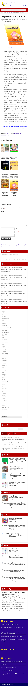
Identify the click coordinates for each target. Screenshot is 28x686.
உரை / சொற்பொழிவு (5, 332)
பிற (2, 386)
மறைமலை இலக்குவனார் (18, 602)
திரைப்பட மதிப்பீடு (5, 365)
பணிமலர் (3, 377)
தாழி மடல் (21, 597)
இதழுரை (3, 320)
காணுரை (3, 346)
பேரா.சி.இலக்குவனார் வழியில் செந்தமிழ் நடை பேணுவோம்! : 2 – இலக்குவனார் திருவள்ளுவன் (15, 177)
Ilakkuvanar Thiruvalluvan (14, 592)
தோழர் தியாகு (19, 608)
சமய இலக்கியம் (5, 355)
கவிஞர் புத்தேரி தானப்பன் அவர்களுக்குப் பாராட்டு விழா (12, 446)
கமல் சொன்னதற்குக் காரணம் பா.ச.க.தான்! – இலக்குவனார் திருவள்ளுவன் (14, 259)
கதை (3, 337)
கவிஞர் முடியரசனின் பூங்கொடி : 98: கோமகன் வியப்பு (17, 570)
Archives (2, 414)
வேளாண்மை (4, 411)
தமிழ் (10, 601)
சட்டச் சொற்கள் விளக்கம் (16, 606)
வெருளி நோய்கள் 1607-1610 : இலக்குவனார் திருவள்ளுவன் (11, 283)
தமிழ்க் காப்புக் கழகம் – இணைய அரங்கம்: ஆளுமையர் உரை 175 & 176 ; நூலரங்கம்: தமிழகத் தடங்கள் (14, 443)
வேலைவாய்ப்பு (4, 409)
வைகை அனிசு (22, 599)
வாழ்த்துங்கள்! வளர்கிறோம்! (6, 670)
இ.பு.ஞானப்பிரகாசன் (7, 602)
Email (17, 231)
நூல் (3, 594)
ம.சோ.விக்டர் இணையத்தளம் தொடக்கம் (8, 667)
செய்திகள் (4, 356)
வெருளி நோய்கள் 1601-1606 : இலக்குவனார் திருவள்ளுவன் (11, 291)
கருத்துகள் (10, 433)
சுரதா (7, 610)
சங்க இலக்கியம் (5, 353)
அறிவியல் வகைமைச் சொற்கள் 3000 (16, 610)
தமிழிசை (3, 362)
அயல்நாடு (4, 311)
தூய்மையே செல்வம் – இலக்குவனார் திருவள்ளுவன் (16, 556)
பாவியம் (3, 384)
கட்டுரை (10, 12)
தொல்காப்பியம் (4, 370)
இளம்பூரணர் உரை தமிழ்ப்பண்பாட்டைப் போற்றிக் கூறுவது (6, 244)
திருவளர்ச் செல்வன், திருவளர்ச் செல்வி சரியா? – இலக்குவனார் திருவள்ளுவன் (17, 527)
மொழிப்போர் (4, 402)
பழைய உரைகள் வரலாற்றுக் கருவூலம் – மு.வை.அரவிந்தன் (21, 244)
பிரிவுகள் (16, 433)
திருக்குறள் (4, 363)
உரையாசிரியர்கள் (17, 133)
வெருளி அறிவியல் (5, 407)
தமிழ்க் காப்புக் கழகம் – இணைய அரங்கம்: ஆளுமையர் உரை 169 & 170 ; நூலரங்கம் (17, 504)
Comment (3, 211)
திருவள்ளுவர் (5, 601)
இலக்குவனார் (4, 325)
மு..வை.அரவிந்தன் (5, 135)
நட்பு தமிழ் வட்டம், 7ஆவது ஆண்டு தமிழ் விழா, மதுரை (17, 483)
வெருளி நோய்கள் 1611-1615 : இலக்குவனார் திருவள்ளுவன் (11, 275)
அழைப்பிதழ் (4, 316)
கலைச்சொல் (12, 608)
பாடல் (3, 383)
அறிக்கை (3, 313)
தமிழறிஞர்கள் (4, 360)
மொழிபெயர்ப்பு (4, 400)
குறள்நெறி (4, 349)
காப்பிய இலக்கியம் (5, 348)
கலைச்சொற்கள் (5, 342)
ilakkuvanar (9, 595)
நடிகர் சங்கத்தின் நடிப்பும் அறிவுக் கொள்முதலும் (9, 254)
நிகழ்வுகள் (4, 374)
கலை (3, 341)
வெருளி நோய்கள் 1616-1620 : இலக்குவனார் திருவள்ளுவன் (11, 267)
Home (7, 12)
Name (17, 228)
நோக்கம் (2, 664)
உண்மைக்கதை (4, 330)
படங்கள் (3, 376)
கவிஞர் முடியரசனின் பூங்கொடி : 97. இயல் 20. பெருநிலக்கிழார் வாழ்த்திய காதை (17, 578)
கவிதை (3, 344)
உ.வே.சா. (4, 606)
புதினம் (3, 390)
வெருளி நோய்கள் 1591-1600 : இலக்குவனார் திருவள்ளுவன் (11, 299)
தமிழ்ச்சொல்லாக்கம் (16, 600)
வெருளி (3, 405)
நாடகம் (3, 372)
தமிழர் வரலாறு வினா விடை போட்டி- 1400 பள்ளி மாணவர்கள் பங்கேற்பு (12, 674)
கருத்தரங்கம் (4, 339)
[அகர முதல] (14, 5)
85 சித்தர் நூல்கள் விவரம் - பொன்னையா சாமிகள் (10, 661)
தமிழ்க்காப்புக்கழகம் (7, 604)
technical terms (5, 608)
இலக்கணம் (4, 323)
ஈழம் (3, 328)
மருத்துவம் (4, 395)
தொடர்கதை (4, 369)
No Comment (7, 21)
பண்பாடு (3, 379)
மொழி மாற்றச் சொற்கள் (17, 604)
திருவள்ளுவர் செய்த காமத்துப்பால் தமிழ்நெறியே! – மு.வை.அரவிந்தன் (5, 195)
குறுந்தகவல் (4, 351)
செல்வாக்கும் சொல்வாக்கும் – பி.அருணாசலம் (10, 437)
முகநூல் (3, 398)
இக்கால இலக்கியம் (5, 318)
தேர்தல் (3, 367)
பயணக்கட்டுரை (5, 381)
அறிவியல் (3, 314)
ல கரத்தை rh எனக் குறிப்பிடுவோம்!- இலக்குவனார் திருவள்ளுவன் (16, 535)
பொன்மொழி (4, 393)
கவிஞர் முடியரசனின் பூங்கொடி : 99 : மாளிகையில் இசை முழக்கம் (17, 563)
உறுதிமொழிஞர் (4, 334)
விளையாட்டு (4, 403)
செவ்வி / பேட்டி (4, 358)
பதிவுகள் (3, 433)
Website (17, 235)
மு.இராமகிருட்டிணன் (6, 397)
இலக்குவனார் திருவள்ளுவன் (8, 19)
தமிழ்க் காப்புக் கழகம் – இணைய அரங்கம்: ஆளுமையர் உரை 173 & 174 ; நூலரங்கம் (17, 475)
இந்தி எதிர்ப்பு (4, 321)
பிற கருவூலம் (4, 388)
